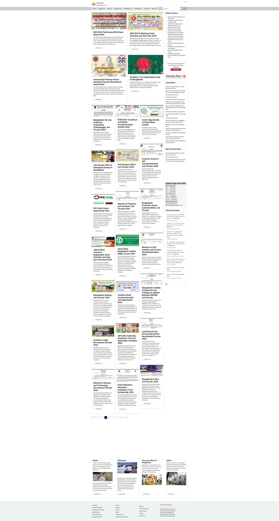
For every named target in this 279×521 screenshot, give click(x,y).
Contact (141, 513)
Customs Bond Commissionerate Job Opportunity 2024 (126, 299)
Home (94, 8)
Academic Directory (97, 517)
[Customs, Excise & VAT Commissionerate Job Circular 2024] (151, 150)
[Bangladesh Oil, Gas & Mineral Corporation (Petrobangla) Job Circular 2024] (103, 111)
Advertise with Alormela (122, 517)
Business (118, 507)
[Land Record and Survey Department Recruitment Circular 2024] (151, 323)
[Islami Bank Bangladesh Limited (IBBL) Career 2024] (127, 240)
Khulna (95, 460)
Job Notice (95, 505)
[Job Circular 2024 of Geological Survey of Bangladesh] (103, 156)
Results (101, 8)
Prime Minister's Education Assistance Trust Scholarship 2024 (126, 388)
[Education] (121, 9)
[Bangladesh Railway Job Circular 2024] (103, 286)
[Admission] (131, 9)
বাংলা (185, 2)
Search (184, 8)
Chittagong (121, 460)
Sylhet (168, 460)
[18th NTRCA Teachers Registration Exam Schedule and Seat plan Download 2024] (103, 242)
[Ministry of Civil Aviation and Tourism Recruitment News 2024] (151, 238)
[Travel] (149, 9)
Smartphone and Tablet (98, 510)
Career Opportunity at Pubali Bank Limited (150, 122)
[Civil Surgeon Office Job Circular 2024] (127, 155)
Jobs (108, 8)
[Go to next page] (123, 417)
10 (121, 417)
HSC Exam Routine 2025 (174, 29)
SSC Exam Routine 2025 (174, 27)
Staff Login (142, 515)
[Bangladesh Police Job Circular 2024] (151, 370)
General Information (97, 507)
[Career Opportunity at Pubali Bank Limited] (151, 111)
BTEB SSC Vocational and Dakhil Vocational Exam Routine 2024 (127, 123)
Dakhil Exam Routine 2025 (174, 31)
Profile (117, 510)
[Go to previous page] (96, 417)
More (153, 8)
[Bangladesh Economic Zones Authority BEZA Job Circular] (151, 194)
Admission (127, 8)
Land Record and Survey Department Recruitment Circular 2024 (151, 335)
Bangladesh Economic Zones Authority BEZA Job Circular (151, 207)
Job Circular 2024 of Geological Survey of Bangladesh (102, 167)
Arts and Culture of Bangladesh (149, 461)
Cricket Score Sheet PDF (174, 53)
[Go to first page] (93, 417)
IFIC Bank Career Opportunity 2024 (101, 209)
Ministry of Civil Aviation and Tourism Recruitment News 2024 (151, 251)
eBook (117, 512)
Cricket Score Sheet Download (175, 38)
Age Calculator (96, 512)
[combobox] (171, 8)
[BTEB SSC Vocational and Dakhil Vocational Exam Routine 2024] (127, 111)
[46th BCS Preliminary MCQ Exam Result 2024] (109, 21)
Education (117, 8)
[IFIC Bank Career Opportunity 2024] (103, 200)
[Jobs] (111, 9)
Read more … (99, 48)
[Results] (104, 9)
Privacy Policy (142, 511)
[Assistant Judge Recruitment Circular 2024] (103, 331)
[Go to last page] (126, 417)
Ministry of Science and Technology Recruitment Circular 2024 (102, 386)
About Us (141, 506)
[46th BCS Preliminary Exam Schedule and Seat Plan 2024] (145, 21)
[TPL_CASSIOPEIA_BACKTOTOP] (276, 518)
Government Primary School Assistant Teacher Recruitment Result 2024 (107, 82)
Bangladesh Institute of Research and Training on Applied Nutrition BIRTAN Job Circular (151, 293)
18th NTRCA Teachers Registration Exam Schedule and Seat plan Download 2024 (102, 255)
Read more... (177, 218)
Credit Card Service (97, 514)
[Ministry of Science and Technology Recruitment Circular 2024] (103, 374)
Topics (117, 505)
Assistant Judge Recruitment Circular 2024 (102, 342)
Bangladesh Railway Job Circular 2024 (102, 296)
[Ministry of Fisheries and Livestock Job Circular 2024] (127, 196)
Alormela (100, 3)
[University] (141, 9)
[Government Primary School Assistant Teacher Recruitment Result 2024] (109, 65)
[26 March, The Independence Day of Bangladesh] (145, 64)
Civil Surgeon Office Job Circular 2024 (127, 165)
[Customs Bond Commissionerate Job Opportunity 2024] (127, 287)
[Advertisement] (127, 441)
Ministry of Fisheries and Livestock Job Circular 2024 (127, 206)
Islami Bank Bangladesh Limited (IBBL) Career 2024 (127, 251)
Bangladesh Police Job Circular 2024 (150, 380)
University (137, 8)
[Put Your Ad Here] (176, 76)
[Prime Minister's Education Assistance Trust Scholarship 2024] (127, 375)
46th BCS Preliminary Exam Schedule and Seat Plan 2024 (143, 34)
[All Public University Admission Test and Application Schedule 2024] (127, 328)
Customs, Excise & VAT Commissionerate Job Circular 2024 (150, 162)
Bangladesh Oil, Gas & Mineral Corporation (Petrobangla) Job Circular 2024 (102, 125)
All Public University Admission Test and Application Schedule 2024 (127, 339)
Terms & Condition (144, 508)
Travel (146, 8)
